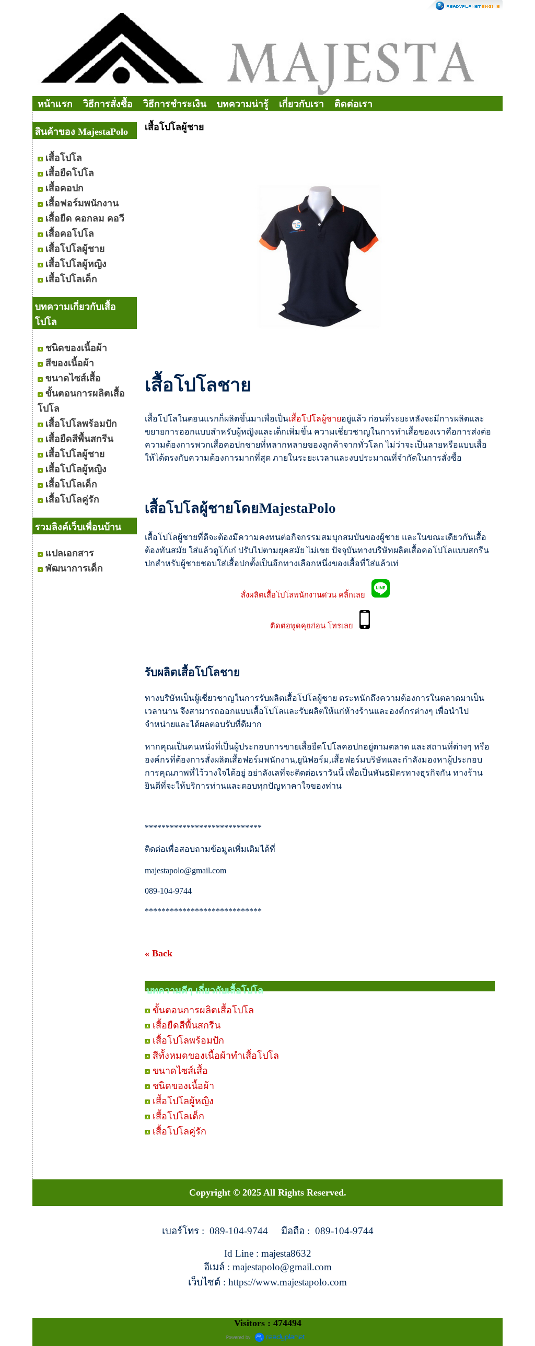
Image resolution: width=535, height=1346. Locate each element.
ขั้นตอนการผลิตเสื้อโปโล (203, 1010)
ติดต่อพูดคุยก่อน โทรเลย (314, 626)
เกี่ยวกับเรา (301, 104)
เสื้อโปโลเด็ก (178, 1116)
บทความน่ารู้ (243, 104)
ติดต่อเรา (353, 104)
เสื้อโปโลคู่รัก (179, 1131)
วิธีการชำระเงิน (174, 104)
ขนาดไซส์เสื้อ (180, 1071)
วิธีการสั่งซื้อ (108, 104)
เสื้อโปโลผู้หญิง (183, 1101)
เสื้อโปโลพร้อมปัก (188, 1040)
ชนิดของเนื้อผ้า (183, 1086)
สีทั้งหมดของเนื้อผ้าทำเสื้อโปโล (216, 1055)
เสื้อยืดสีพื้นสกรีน (186, 1025)
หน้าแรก (55, 104)
